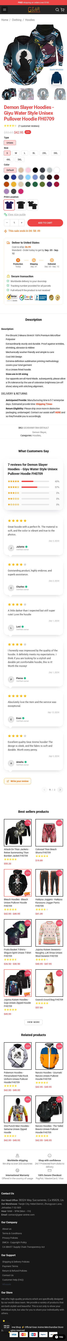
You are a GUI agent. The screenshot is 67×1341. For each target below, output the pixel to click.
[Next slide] (60, 55)
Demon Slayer (39, 432)
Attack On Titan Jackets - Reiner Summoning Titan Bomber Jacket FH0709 (16, 852)
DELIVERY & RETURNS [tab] (14, 393)
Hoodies (30, 19)
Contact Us (7, 1275)
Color (6, 164)
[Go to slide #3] (43, 94)
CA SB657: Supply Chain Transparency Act (23, 1247)
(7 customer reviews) (28, 126)
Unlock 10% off (6, 1326)
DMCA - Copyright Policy (14, 1242)
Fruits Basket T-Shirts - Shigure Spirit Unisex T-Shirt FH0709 (17, 952)
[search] (57, 10)
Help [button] (61, 1337)
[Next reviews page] (60, 790)
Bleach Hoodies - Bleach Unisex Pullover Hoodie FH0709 (16, 902)
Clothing (16, 19)
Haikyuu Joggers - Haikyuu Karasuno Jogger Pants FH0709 (48, 902)
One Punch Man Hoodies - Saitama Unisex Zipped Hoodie (17, 1129)
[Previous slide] (6, 55)
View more (33, 1022)
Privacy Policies (10, 1238)
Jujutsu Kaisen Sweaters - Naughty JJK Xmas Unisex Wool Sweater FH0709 (48, 952)
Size (6, 148)
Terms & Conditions (12, 1233)
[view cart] (62, 10)
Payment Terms (10, 1266)
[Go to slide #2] (26, 94)
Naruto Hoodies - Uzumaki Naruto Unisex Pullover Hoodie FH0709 (48, 1075)
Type (6, 137)
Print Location (11, 197)
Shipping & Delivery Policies (15, 1261)
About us (6, 1229)
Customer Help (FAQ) (13, 1279)
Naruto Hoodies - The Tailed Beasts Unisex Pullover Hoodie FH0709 (49, 1129)
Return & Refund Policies (14, 1270)
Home (4, 19)
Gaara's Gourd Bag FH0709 (49, 999)
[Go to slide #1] (9, 94)
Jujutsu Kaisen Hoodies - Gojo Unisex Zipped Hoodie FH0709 (17, 1002)
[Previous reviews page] (44, 790)
